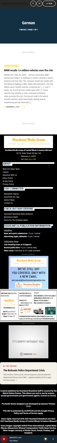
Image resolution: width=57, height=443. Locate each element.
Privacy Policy (8, 184)
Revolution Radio (11, 217)
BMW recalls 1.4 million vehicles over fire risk (28, 70)
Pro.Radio (6, 404)
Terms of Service (30, 413)
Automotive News (11, 66)
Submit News (9, 200)
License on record (48, 395)
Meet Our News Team (11, 169)
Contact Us (8, 203)
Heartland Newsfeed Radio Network (18, 214)
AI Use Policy (8, 181)
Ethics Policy (8, 178)
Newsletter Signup (11, 194)
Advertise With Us (10, 175)
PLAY (49, 4)
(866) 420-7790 (30, 159)
